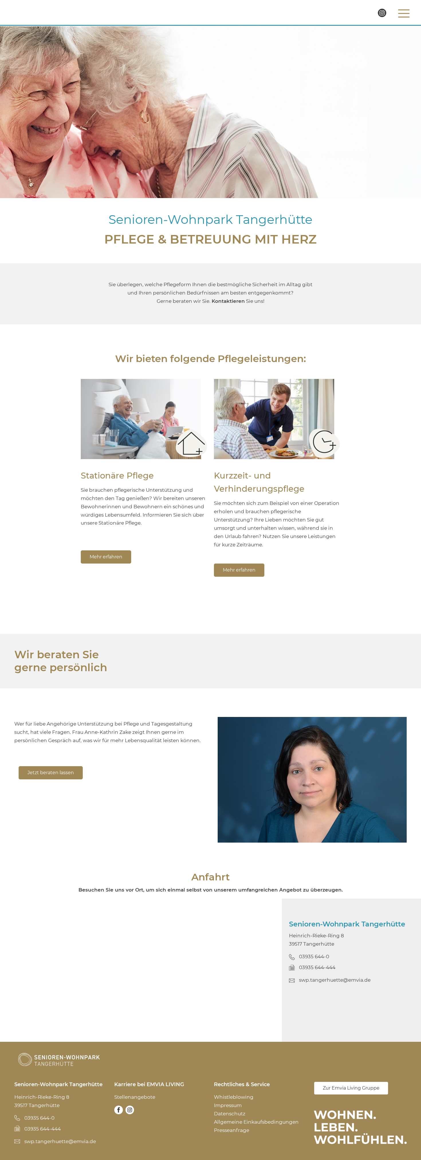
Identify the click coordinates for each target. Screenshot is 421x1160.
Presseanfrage (231, 1130)
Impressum (228, 1105)
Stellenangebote (134, 1097)
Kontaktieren (228, 301)
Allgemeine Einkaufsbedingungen (256, 1122)
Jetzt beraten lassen (50, 772)
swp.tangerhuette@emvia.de (335, 980)
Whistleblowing (233, 1097)
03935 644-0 (314, 956)
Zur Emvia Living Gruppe (351, 1088)
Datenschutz (229, 1113)
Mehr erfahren (106, 557)
